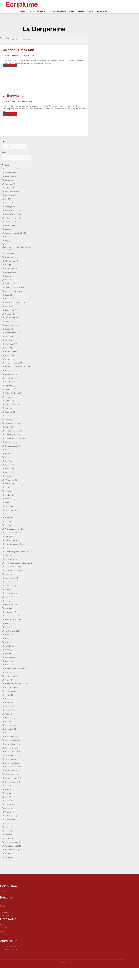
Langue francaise (13, 540)
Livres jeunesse (12, 593)
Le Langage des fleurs (14, 548)
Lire (8, 582)
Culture (9, 340)
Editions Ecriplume (13, 393)
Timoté (9, 831)
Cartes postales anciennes (15, 287)
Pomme (10, 706)
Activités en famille (13, 169)
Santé (8, 786)
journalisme (10, 518)
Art (8, 199)
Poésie (9, 699)
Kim (8, 525)
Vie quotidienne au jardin (15, 850)
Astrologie (10, 207)
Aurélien (10, 226)
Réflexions (10, 725)
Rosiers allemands (13, 767)
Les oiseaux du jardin (13, 571)
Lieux (8, 574)
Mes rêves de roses (13, 620)
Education (9, 397)
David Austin (11, 344)
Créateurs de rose (12, 325)
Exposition (10, 412)
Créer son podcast (13, 333)
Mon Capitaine (12, 631)
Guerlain (9, 450)
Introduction (10, 499)
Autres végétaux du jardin (15, 233)
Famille (9, 420)
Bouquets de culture (57, 11)
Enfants (9, 401)
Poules (9, 710)
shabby (8, 793)
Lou (7, 601)
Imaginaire (10, 476)
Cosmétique (10, 306)
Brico (8, 280)
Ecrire (8, 389)
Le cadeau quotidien (13, 544)
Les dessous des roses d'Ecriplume (19, 563)
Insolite (9, 484)
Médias (8, 608)
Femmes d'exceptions (14, 423)
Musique (10, 642)
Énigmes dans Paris (13, 405)
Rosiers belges (11, 774)
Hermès (9, 457)
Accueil (23, 11)
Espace (8, 408)
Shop (8, 797)
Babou (9, 237)
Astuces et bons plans (14, 210)
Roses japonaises (12, 759)
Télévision (10, 820)
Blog (32, 11)
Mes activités (101, 11)
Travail (9, 839)
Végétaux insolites (13, 842)
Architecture (10, 195)
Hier (8, 461)
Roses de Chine (11, 748)
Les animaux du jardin (14, 559)
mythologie (10, 646)
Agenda (9, 180)
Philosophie (10, 691)
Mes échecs (10, 612)
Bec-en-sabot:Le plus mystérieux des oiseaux (16, 248)
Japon (8, 503)
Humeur (9, 469)
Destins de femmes (13, 363)
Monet (9, 635)
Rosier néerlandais (12, 763)
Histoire (10, 465)
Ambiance (10, 184)
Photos (9, 695)
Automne (9, 229)
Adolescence (11, 176)
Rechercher (4, 38)
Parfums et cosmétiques (15, 669)
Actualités (10, 173)
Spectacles (10, 805)
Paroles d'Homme (12, 676)
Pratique (9, 714)
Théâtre (9, 827)
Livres (71, 11)
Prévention (10, 718)
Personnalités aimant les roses (17, 684)
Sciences (10, 789)
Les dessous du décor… (14, 567)
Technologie (11, 816)
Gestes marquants (13, 446)
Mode (8, 627)
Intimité (9, 495)
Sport (8, 808)
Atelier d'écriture (13, 214)
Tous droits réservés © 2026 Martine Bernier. (61, 963)
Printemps (10, 722)
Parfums (9, 665)
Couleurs (9, 314)
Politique (9, 703)
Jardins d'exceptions (13, 514)
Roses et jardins (12, 752)
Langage (9, 537)
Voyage (9, 857)
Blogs (8, 265)
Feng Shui (9, 427)
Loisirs (8, 597)
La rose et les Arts (13, 533)
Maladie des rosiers (13, 604)
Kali (8, 522)
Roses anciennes (12, 740)
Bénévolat (9, 254)
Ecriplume (21, 4)
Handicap (9, 454)
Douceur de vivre (12, 378)
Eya (8, 416)
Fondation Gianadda (13, 431)
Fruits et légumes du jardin (15, 438)
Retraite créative (12, 737)
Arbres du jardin (12, 192)
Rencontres (10, 729)
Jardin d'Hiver (11, 510)
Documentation (11, 374)
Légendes (9, 555)
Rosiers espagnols (12, 782)
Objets (9, 661)
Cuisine (9, 337)
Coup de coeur (12, 318)
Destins (9, 359)
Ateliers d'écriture (13, 218)
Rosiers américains (13, 771)
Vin (7, 854)
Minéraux (9, 623)
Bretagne (10, 276)
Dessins (9, 355)
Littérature (10, 586)
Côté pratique (11, 310)
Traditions (9, 835)
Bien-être (9, 257)
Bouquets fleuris (12, 272)
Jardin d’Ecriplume (85, 11)
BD (7, 241)
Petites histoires (12, 688)
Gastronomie (11, 442)
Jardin (9, 506)
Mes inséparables (12, 616)
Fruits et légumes (12, 435)
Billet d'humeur (12, 261)
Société (9, 801)
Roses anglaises (12, 744)
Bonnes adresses (13, 269)
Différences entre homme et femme (20, 367)
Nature (9, 650)
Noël (8, 654)
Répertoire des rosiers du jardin (17, 733)
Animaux (10, 188)
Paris (8, 672)
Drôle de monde (11, 382)
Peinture (9, 680)
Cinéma (9, 299)
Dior (7, 371)
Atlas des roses (12, 222)
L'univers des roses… (14, 529)
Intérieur (9, 488)
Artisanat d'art (11, 203)
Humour (9, 472)
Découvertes (11, 352)
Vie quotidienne (13, 846)
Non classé (10, 657)
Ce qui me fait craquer (14, 291)
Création (9, 329)
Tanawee (10, 812)
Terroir (9, 823)
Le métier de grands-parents (16, 552)
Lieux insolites (11, 578)
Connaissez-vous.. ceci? (15, 303)
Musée (9, 638)
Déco (8, 348)
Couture (9, 321)
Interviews (10, 491)
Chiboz (9, 295)
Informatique (11, 480)
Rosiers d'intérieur (13, 778)
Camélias (10, 284)
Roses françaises (13, 755)
